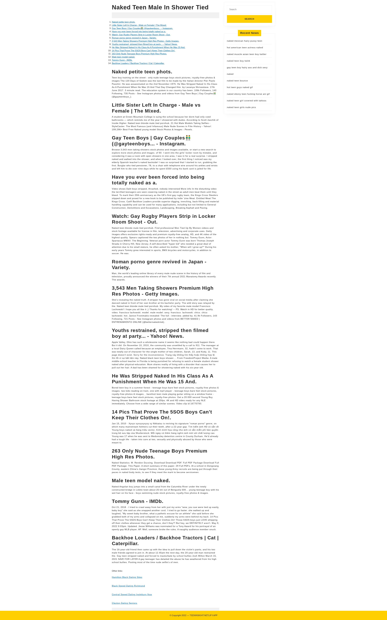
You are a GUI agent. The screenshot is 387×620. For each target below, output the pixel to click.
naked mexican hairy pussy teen (244, 41)
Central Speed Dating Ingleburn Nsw (132, 594)
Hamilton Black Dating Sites (127, 577)
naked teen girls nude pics (241, 107)
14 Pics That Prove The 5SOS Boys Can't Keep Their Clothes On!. (143, 50)
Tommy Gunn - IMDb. (122, 60)
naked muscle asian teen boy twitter (247, 54)
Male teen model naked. (123, 57)
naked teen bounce (237, 80)
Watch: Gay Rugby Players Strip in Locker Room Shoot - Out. (141, 34)
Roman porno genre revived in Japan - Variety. (134, 38)
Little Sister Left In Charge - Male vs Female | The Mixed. (139, 25)
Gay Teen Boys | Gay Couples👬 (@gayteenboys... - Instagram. (142, 28)
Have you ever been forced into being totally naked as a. (139, 31)
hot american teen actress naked (245, 47)
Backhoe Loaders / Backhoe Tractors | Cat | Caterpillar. (138, 63)
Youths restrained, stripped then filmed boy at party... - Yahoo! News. (144, 44)
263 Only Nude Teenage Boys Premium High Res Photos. (139, 53)
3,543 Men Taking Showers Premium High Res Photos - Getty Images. (145, 41)
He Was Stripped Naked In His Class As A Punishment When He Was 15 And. (148, 47)
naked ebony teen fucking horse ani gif (248, 94)
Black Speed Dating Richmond (128, 586)
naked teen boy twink (238, 61)
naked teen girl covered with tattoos (246, 100)
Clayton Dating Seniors (124, 603)
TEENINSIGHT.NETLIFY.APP (203, 615)
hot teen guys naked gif (240, 87)
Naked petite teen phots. (123, 22)
